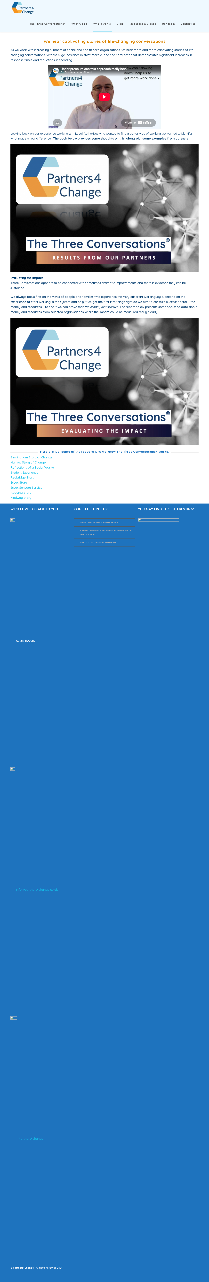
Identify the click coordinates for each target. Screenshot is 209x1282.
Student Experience (24, 472)
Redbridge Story (22, 477)
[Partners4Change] (22, 7)
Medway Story (20, 498)
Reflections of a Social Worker (32, 467)
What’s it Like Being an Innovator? (99, 542)
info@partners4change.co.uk (37, 890)
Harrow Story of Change (28, 462)
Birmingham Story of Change (31, 457)
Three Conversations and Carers (99, 522)
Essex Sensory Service (26, 487)
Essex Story (18, 482)
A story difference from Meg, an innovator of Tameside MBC (105, 532)
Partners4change (31, 1139)
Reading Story (20, 493)
